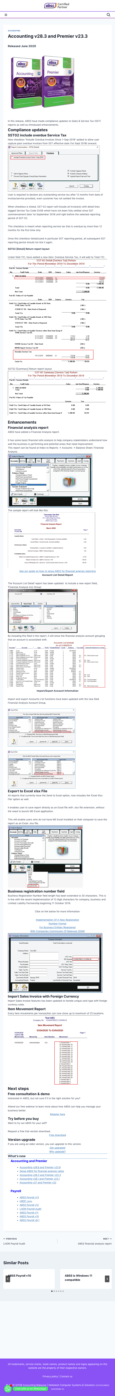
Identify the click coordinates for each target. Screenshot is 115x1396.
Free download (57, 1135)
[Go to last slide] (8, 1279)
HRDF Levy (26, 1201)
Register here (57, 1114)
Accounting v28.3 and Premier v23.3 (40, 1175)
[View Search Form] (108, 15)
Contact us (66, 1376)
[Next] (107, 1279)
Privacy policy (50, 1376)
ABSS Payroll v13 (29, 1197)
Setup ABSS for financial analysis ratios (42, 1171)
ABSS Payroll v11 (29, 1212)
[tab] (52, 1291)
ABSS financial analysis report (95, 1241)
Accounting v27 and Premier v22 (38, 1182)
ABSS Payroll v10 (29, 1216)
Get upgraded (57, 1147)
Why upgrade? (57, 1151)
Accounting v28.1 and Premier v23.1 (40, 1178)
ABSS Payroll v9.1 (29, 1220)
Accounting (14, 31)
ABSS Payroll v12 (29, 1205)
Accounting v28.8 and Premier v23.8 (40, 1167)
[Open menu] (6, 15)
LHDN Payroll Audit (30, 1208)
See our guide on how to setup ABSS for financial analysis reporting (57, 571)
